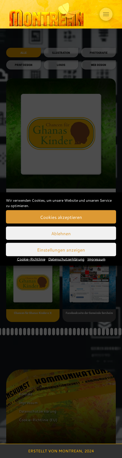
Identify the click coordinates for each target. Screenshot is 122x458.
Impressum (96, 259)
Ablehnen (61, 233)
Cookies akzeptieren (61, 217)
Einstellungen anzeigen (61, 249)
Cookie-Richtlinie (31, 259)
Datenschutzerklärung (66, 259)
